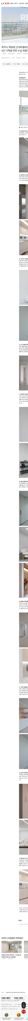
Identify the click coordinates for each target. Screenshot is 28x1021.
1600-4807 (5, 998)
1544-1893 (18, 998)
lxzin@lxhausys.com (13, 1008)
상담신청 (24, 1006)
